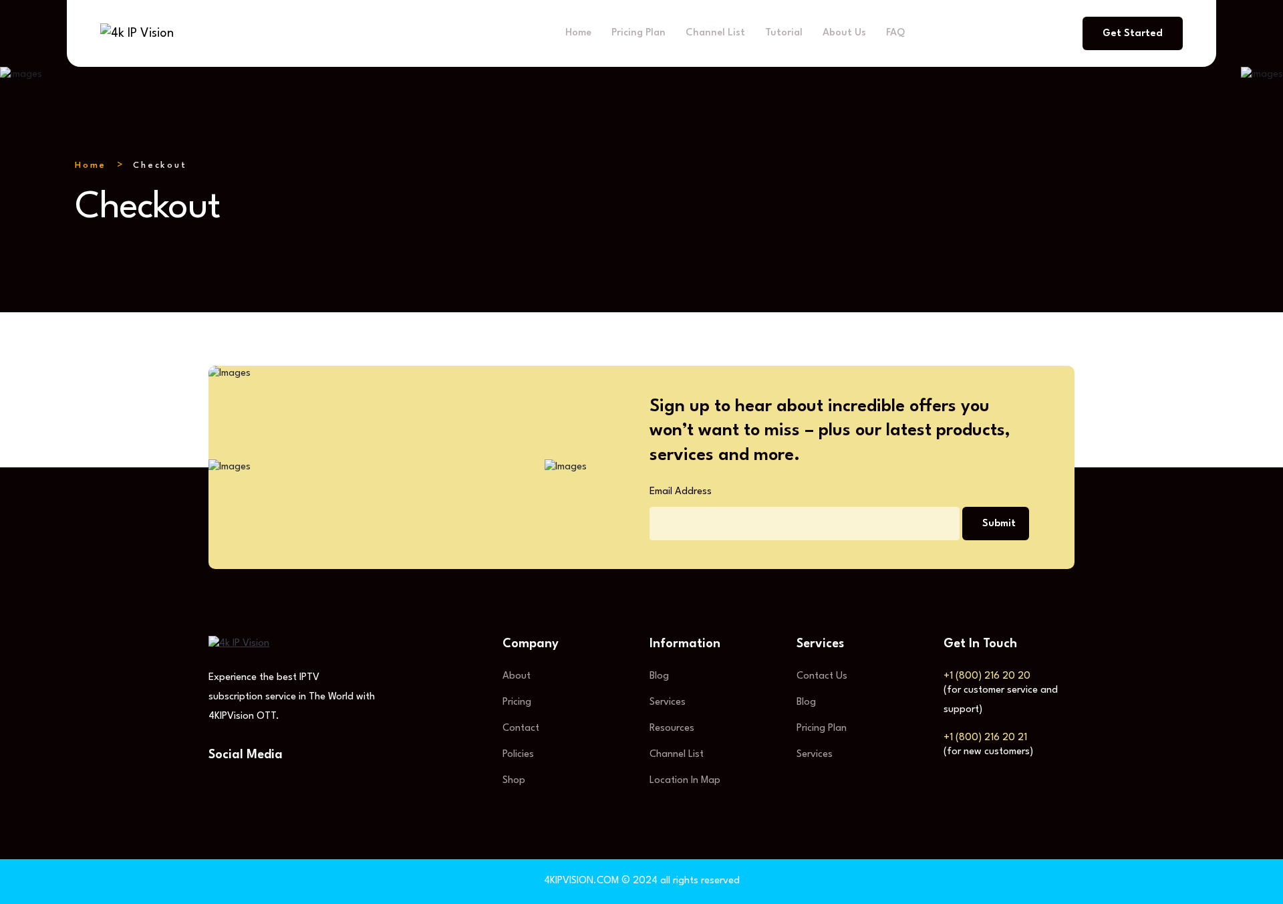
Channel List (715, 33)
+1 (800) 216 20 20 (987, 676)
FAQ (895, 33)
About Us (844, 33)
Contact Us (822, 676)
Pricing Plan (638, 33)
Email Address (681, 492)
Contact (521, 728)
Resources (672, 728)
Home (578, 33)
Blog (659, 676)
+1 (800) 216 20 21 (985, 738)
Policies (518, 755)
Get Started (1133, 34)
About (517, 676)
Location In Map (685, 781)
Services (668, 702)
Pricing (517, 702)
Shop (514, 781)
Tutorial (784, 33)
